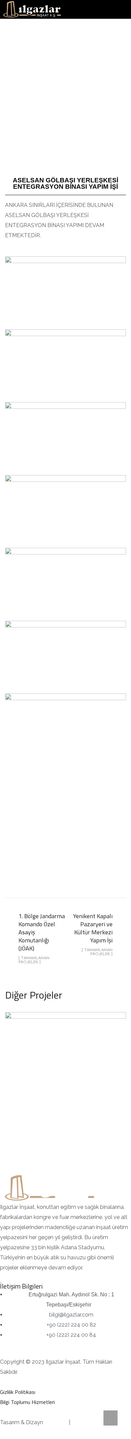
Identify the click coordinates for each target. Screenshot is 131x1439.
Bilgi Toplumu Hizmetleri (27, 1402)
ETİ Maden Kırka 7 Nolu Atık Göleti (65, 1065)
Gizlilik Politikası (17, 1392)
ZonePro (82, 1422)
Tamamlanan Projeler (66, 1086)
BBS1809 (56, 1422)
